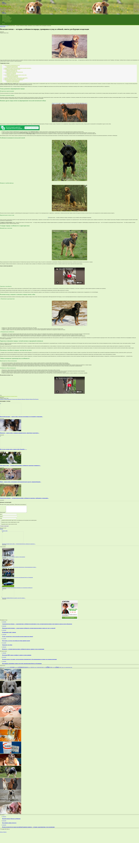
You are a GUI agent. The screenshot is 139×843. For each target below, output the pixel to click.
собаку (60, 667)
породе (29, 667)
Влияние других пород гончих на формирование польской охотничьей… (18, 68)
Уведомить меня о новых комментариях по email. (10, 522)
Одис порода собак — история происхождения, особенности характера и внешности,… (20, 465)
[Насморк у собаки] (10, 765)
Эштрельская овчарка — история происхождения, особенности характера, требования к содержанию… (24, 498)
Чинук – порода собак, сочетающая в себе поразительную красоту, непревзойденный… (20, 481)
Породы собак (5, 15)
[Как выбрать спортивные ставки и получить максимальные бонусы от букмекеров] (8, 576)
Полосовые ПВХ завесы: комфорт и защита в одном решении (13, 556)
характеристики (67, 667)
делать (5, 667)
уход (64, 667)
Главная (1, 25)
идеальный (8, 667)
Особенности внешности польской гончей (12, 69)
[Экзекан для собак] (10, 753)
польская (12, 396)
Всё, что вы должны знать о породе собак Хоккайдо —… (13, 449)
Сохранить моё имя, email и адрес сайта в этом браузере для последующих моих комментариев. (19, 520)
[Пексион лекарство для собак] (10, 728)
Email (1, 516)
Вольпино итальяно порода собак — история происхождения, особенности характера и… (19, 543)
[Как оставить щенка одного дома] (10, 741)
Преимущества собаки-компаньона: (13, 80)
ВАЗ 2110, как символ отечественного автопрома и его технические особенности (17, 587)
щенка (71, 667)
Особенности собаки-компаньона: (13, 81)
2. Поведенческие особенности (12, 76)
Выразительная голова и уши (12, 71)
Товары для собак (7, 21)
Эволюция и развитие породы (12, 67)
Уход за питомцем (6, 17)
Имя (1, 514)
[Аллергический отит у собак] (10, 813)
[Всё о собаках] (6, 10)
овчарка (16, 667)
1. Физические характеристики (12, 75)
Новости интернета (7, 20)
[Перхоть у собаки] (10, 704)
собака (51, 667)
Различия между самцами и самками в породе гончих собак (15, 74)
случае (45, 667)
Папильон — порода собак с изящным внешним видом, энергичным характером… (19, 433)
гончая (1, 396)
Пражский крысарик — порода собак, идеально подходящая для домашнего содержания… (21, 416)
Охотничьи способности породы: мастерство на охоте (14, 78)
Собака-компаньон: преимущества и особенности (13, 79)
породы (15, 396)
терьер (63, 667)
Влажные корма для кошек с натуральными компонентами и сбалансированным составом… (19, 567)
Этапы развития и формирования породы (12, 65)
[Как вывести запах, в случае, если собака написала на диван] (10, 716)
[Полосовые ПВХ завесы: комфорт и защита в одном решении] (8, 555)
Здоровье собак (6, 16)
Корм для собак (6, 19)
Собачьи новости (6, 18)
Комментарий (3, 512)
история (4, 396)
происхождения (40, 667)
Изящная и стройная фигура (12, 70)
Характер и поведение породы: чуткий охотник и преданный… (16, 77)
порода (26, 667)
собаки (57, 667)
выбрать (1, 667)
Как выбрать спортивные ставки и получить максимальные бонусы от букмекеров (17, 577)
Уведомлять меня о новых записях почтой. (9, 524)
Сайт (1, 518)
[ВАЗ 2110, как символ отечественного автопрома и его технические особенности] (8, 586)
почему (35, 667)
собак (48, 667)
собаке (54, 667)
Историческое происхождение (12, 66)
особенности (8, 396)
